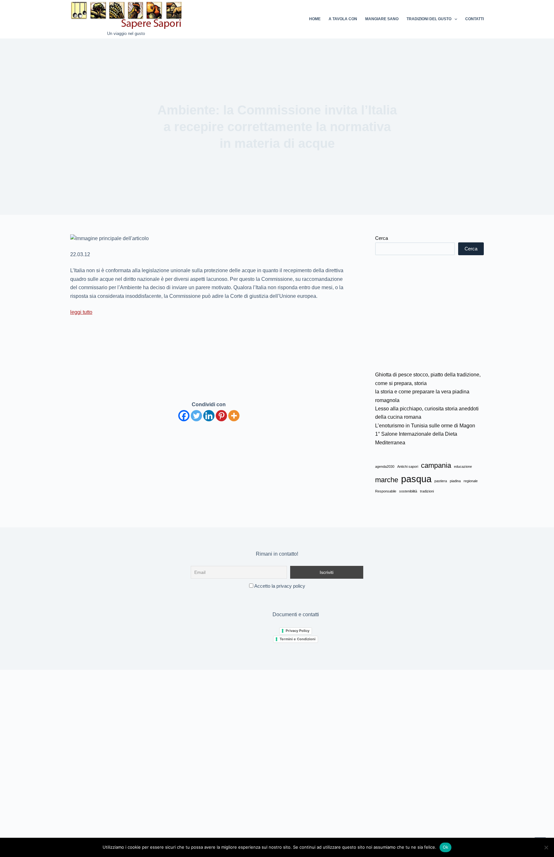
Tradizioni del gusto (429, 19)
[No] (546, 847)
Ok (446, 847)
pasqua (416, 479)
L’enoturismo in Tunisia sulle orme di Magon (425, 425)
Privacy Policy (297, 630)
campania (436, 465)
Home (315, 19)
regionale (471, 481)
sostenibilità (408, 491)
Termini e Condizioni (297, 639)
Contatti (474, 19)
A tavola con (343, 19)
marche (386, 480)
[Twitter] (196, 415)
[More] (233, 415)
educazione (463, 466)
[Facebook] (183, 415)
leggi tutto (81, 312)
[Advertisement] (429, 313)
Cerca (381, 238)
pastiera (440, 481)
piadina (455, 481)
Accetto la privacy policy (279, 586)
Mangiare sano (382, 19)
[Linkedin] (208, 415)
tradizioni (427, 491)
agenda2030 (384, 466)
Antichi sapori (407, 466)
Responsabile (385, 491)
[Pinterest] (221, 415)
